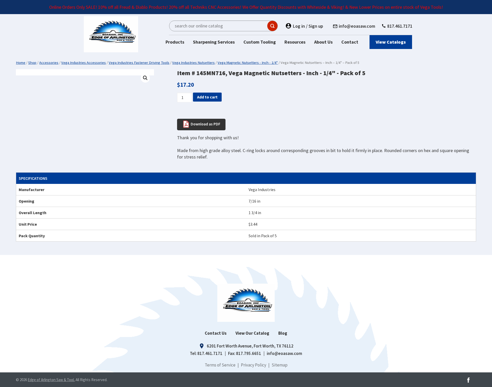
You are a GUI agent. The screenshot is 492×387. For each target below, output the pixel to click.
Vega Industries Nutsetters (193, 62)
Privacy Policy (253, 365)
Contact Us (216, 333)
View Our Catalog (252, 333)
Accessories (48, 62)
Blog (282, 333)
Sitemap (280, 365)
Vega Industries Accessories (83, 62)
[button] (145, 78)
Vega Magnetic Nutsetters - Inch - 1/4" (248, 62)
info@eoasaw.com (284, 353)
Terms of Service (220, 365)
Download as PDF (205, 123)
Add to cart (207, 97)
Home (20, 62)
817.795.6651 (248, 353)
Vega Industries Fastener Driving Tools (139, 62)
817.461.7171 (209, 353)
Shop (32, 62)
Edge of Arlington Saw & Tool (51, 379)
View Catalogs (391, 42)
